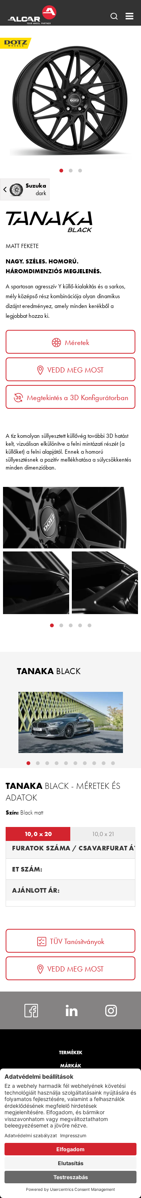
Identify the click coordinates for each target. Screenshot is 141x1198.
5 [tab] (66, 763)
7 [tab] (84, 763)
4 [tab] (89, 625)
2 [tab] (71, 170)
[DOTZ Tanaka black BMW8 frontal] (70, 722)
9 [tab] (103, 763)
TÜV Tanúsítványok (77, 941)
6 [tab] (75, 763)
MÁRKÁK (70, 1065)
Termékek (70, 1052)
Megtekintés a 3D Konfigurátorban (77, 397)
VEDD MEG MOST (75, 370)
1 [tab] (61, 170)
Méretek (77, 342)
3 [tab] (80, 170)
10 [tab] (113, 763)
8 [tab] (94, 763)
